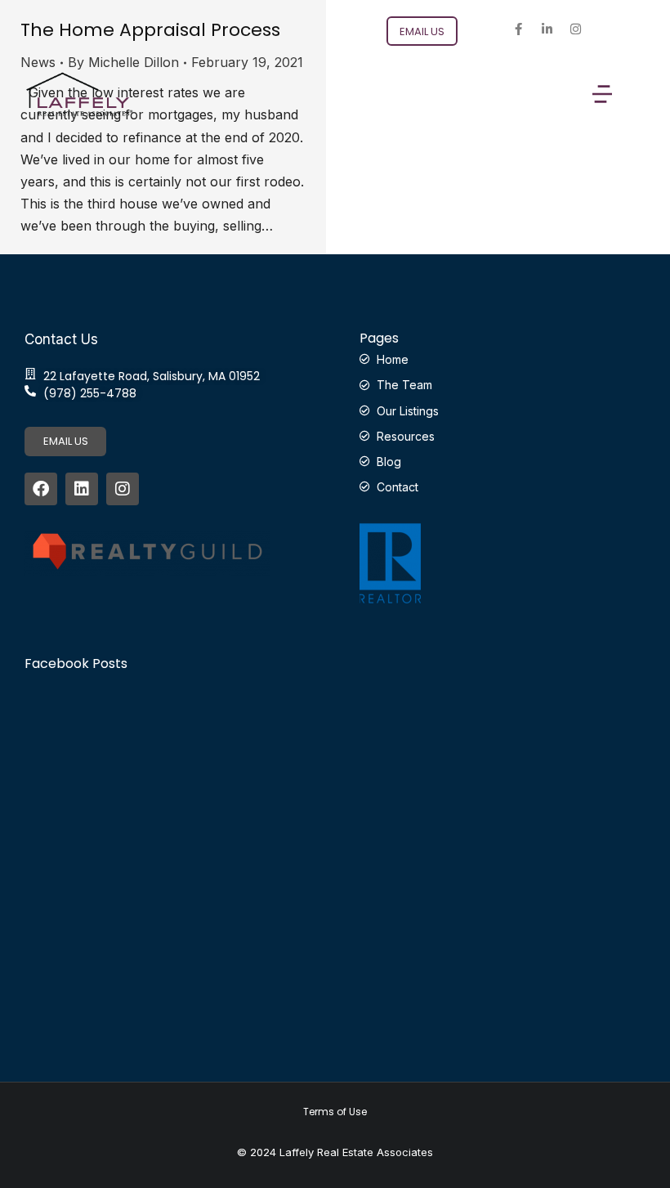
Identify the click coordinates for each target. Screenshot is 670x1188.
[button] (602, 94)
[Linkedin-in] (546, 28)
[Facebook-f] (518, 28)
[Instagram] (575, 28)
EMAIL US (65, 441)
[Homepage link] (79, 94)
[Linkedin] (81, 489)
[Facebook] (41, 489)
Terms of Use (335, 1112)
